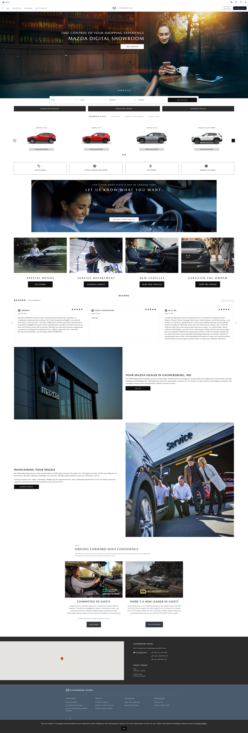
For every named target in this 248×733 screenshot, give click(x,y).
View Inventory (154, 624)
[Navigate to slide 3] (121, 90)
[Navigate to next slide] (246, 49)
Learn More (94, 624)
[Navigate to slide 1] (118, 90)
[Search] (241, 2)
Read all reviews (227, 300)
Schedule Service (240, 8)
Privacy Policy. (201, 723)
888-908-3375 (163, 656)
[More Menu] (2, 8)
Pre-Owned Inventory (74, 705)
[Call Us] (232, 2)
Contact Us (158, 702)
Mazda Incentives (131, 705)
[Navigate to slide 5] (125, 90)
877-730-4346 (162, 652)
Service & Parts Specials (104, 705)
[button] (62, 659)
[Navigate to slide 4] (123, 90)
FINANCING (130, 698)
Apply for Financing (132, 702)
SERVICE (98, 698)
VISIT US (138, 388)
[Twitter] (70, 719)
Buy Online (227, 8)
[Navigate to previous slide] (1, 49)
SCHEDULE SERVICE (26, 487)
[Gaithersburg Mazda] (115, 8)
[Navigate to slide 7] (129, 90)
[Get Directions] (236, 2)
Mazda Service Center (103, 708)
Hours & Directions (161, 705)
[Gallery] (124, 49)
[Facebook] (66, 719)
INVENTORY (71, 698)
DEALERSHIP (159, 698)
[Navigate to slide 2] (120, 90)
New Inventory (71, 702)
